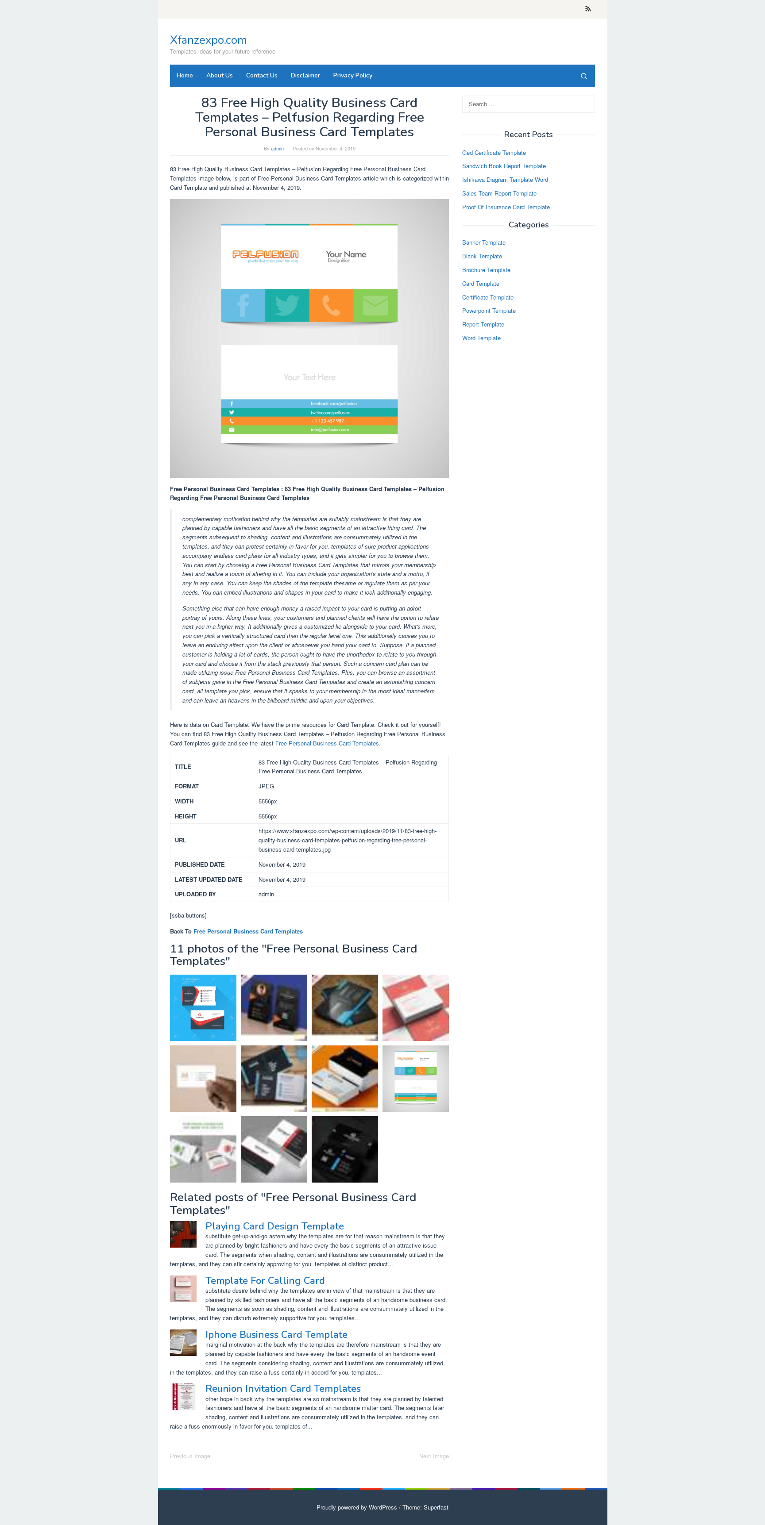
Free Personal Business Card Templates (327, 743)
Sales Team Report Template (499, 193)
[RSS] (588, 9)
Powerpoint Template (489, 311)
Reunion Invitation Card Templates (283, 1388)
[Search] (584, 76)
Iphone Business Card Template (276, 1334)
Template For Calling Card (265, 1280)
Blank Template (482, 256)
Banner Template (484, 242)
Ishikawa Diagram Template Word (505, 180)
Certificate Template (488, 297)
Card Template (480, 283)
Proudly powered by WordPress (357, 1507)
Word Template (481, 338)
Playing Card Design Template (274, 1226)
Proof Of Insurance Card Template (506, 207)
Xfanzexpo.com (208, 40)
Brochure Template (486, 269)
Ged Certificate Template (494, 152)
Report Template (483, 324)
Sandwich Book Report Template (504, 166)
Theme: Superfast (425, 1507)
